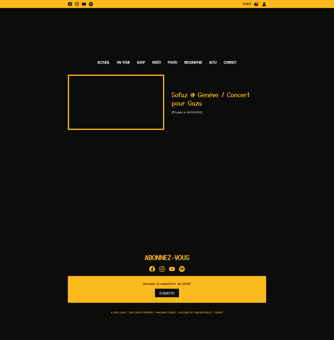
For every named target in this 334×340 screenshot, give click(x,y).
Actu (213, 62)
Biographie (193, 62)
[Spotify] (91, 4)
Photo (172, 62)
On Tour (123, 62)
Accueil (103, 62)
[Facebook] (70, 4)
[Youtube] (84, 4)
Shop (141, 62)
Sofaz (123, 312)
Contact (230, 62)
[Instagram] (77, 4)
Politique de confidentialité (195, 312)
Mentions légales (166, 312)
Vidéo (156, 62)
